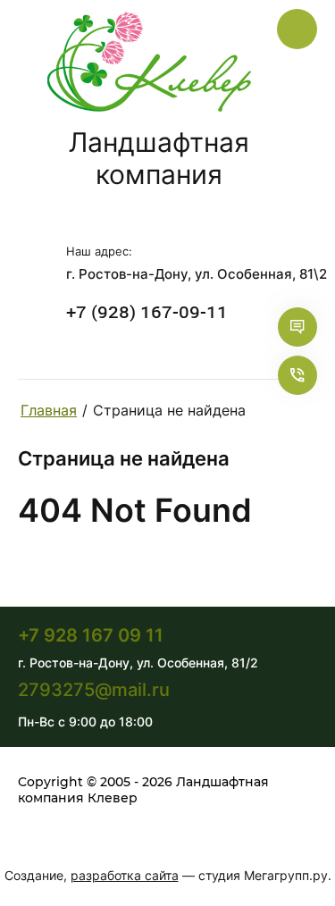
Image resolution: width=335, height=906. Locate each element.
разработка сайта (125, 875)
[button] (306, 327)
